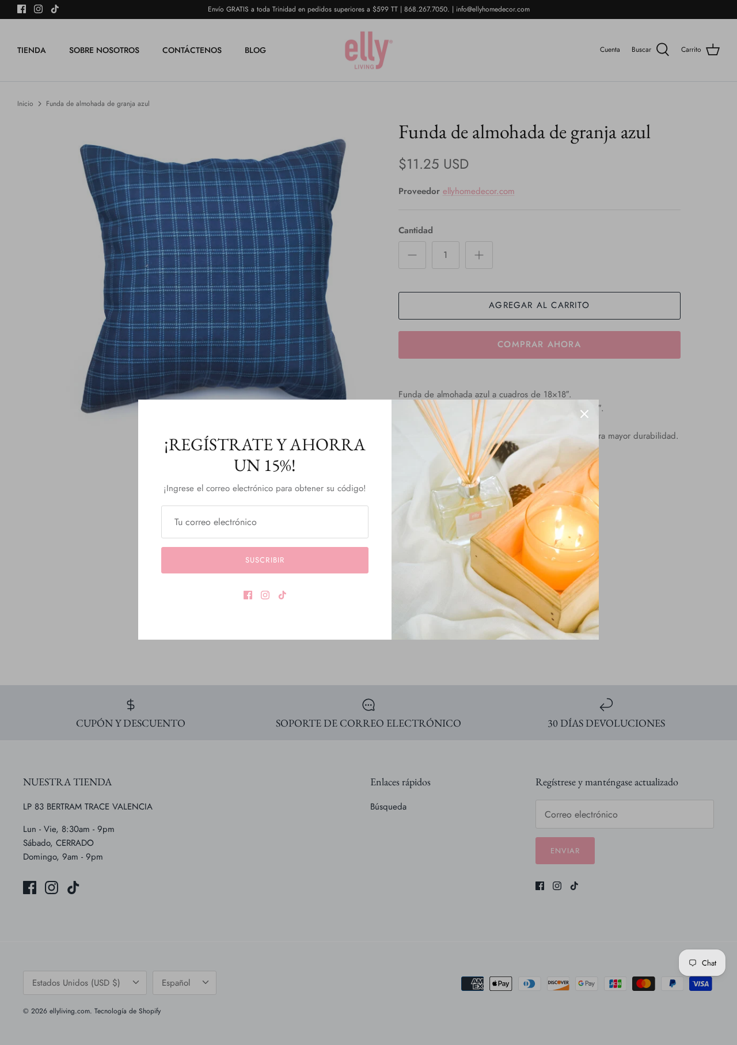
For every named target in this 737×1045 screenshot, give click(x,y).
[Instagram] (265, 595)
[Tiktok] (282, 595)
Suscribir (264, 559)
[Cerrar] (584, 414)
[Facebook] (248, 595)
